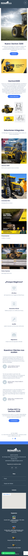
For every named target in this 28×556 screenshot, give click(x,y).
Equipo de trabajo (8, 483)
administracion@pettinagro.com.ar (14, 460)
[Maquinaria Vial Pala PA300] (14, 537)
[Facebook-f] (12, 438)
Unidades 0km (5, 201)
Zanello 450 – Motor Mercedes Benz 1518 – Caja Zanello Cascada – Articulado (14, 531)
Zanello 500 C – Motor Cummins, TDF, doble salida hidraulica (14, 520)
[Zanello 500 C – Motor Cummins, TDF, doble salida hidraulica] (14, 517)
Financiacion (5, 236)
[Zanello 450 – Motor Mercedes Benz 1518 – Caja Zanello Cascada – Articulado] (14, 527)
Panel (5, 478)
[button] (8, 553)
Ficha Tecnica (5, 271)
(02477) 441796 (14, 455)
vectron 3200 (5, 165)
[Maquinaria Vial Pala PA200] (14, 545)
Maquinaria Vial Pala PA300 (14, 540)
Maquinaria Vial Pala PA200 (14, 547)
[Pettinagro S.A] (6, 2)
